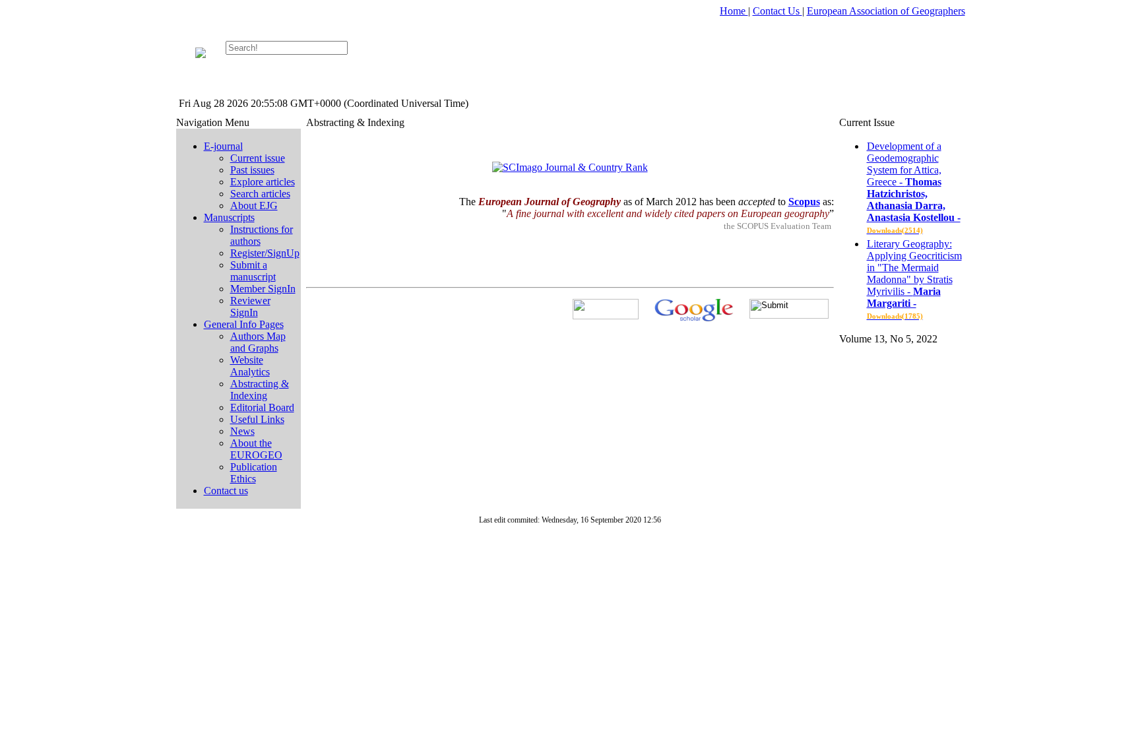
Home (734, 10)
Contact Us (777, 10)
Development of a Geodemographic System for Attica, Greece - (914, 187)
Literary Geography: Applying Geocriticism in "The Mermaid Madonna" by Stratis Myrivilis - (914, 279)
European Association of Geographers (886, 10)
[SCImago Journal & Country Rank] (570, 167)
